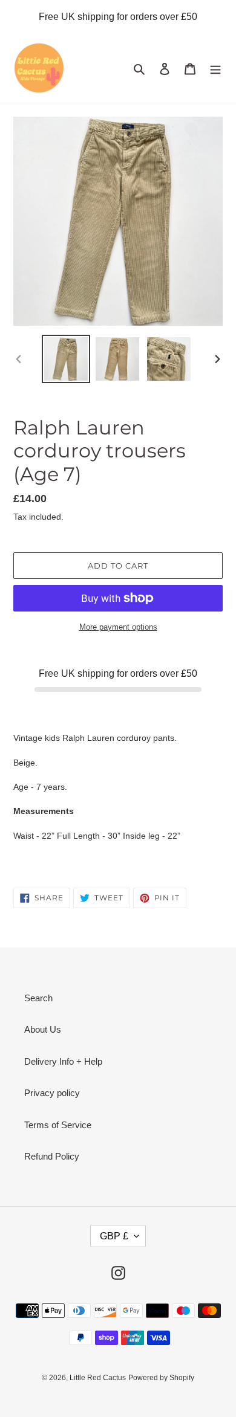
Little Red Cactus (98, 1377)
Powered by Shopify (161, 1377)
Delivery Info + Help (63, 1061)
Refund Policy (51, 1156)
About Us (42, 1029)
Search (38, 998)
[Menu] (215, 69)
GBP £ (114, 1236)
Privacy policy (52, 1093)
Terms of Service (57, 1125)
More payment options (118, 626)
